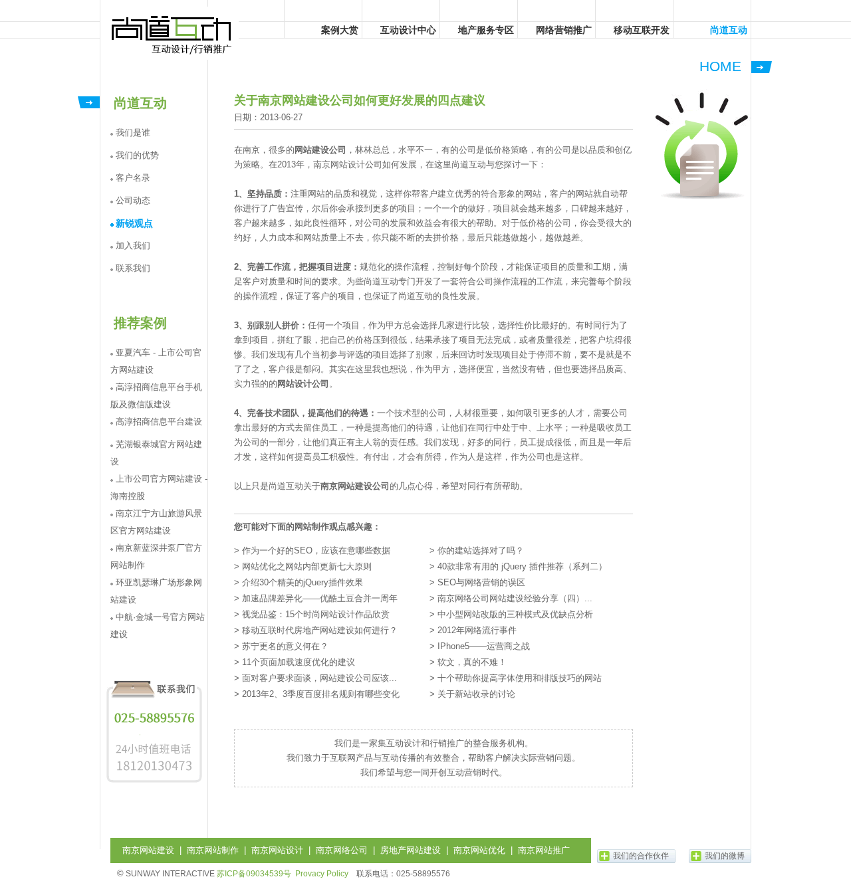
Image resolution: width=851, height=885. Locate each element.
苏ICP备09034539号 (254, 873)
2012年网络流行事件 (477, 630)
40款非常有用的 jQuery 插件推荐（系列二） (522, 566)
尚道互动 (172, 33)
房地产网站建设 (410, 850)
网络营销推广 (564, 30)
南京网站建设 (148, 850)
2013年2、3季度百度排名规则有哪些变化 (321, 694)
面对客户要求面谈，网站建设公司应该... (319, 678)
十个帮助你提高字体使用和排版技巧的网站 (519, 678)
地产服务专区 (486, 30)
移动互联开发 (641, 30)
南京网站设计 (277, 850)
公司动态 (133, 200)
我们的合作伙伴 (641, 855)
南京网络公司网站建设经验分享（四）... (514, 598)
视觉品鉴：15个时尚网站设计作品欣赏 (316, 614)
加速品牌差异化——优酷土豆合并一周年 (320, 598)
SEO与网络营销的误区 (481, 582)
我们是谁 (133, 133)
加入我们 (133, 245)
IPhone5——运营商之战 (483, 646)
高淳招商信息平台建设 (159, 422)
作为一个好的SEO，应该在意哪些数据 (316, 550)
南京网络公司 (342, 850)
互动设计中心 (408, 30)
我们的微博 (725, 855)
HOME (720, 66)
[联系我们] (154, 782)
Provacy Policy (321, 873)
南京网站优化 (479, 850)
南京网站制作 (213, 850)
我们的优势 (137, 155)
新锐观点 (134, 223)
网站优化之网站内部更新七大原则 (307, 566)
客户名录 (133, 178)
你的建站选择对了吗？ (480, 550)
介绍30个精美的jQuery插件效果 (302, 582)
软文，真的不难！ (472, 662)
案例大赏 (339, 30)
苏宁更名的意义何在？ (285, 646)
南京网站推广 (544, 850)
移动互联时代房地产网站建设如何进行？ (320, 630)
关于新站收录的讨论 (476, 694)
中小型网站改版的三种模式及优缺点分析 (515, 614)
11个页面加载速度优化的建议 (298, 662)
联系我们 (133, 268)
